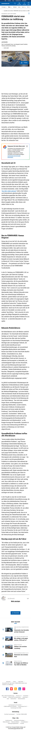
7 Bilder (25, 62)
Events (19, 7)
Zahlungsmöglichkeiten (13, 723)
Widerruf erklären (15, 722)
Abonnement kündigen (19, 720)
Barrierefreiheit (21, 698)
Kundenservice (18, 0)
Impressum (25, 697)
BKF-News (20, 681)
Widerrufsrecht (6, 722)
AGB (8, 698)
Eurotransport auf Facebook (15, 705)
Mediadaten (24, 0)
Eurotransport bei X (22, 706)
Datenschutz (13, 698)
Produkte (9, 0)
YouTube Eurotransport (9, 714)
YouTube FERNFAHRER (21, 714)
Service (23, 7)
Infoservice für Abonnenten (14, 697)
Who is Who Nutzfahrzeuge (8, 695)
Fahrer (9, 7)
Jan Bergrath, (4, 42)
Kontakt (5, 697)
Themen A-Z (18, 695)
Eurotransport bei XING (16, 708)
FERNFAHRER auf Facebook (10, 706)
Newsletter (25, 695)
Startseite (8, 681)
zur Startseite (15, 613)
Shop (13, 0)
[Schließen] (27, 146)
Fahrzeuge (3, 7)
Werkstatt (15, 7)
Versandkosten (24, 722)
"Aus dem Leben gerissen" (9, 191)
